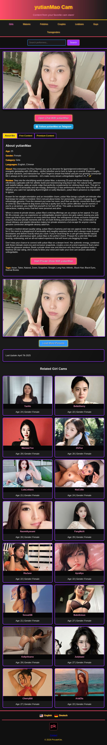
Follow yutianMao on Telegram (55, 126)
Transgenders (53, 32)
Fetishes (44, 24)
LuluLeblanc (27, 490)
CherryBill (27, 698)
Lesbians (79, 24)
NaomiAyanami (27, 531)
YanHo (27, 406)
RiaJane (27, 573)
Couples (62, 24)
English (48, 715)
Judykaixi (79, 657)
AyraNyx (79, 573)
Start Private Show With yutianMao (53, 261)
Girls (11, 24)
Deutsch (63, 715)
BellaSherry (79, 406)
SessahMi (27, 615)
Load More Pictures (53, 343)
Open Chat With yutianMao (53, 118)
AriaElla (79, 698)
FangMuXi (79, 531)
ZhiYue (79, 448)
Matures (26, 24)
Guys (95, 24)
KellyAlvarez (27, 657)
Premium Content (45, 136)
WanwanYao (28, 448)
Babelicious (79, 615)
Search (73, 42)
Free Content (25, 136)
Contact (53, 735)
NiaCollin (79, 490)
